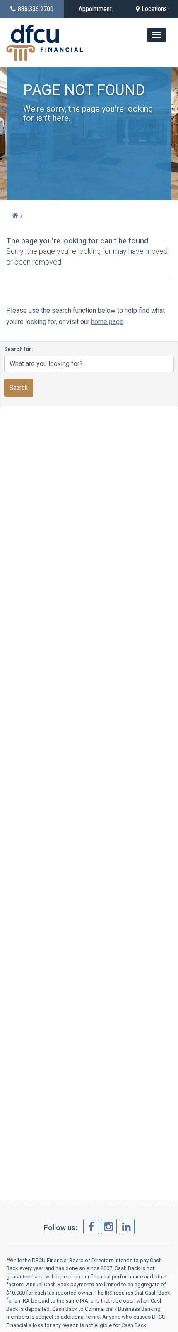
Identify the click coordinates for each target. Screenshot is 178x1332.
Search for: (18, 349)
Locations (154, 9)
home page (107, 322)
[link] (91, 1226)
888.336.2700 (35, 9)
